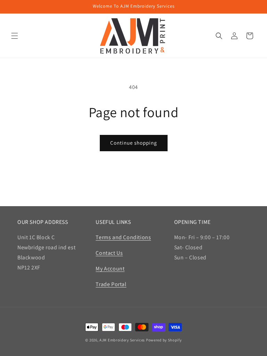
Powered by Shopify (164, 340)
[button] (14, 35)
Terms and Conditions (123, 237)
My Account (110, 268)
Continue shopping (133, 142)
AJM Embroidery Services (122, 340)
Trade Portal (111, 284)
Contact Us (109, 253)
